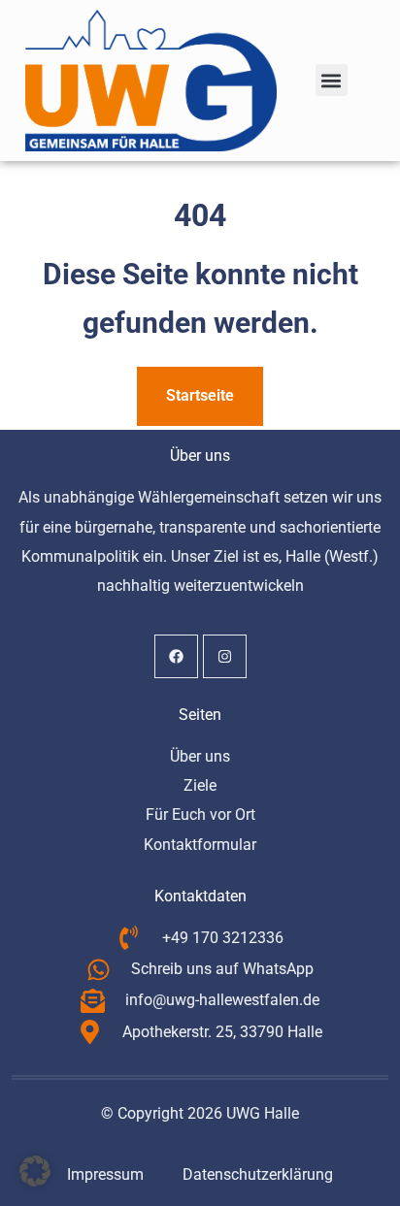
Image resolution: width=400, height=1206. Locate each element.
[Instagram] (225, 656)
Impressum (105, 1174)
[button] (332, 80)
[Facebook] (176, 656)
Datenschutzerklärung (258, 1174)
